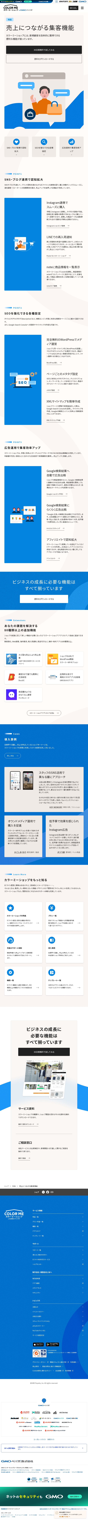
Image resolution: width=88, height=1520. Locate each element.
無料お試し (73, 8)
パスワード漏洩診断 (35, 1470)
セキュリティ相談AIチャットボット (62, 1470)
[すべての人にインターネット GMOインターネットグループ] (73, 1)
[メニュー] (82, 8)
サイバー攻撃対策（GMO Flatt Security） (51, 1472)
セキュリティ (42, 1515)
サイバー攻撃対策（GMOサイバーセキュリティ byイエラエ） (25, 1472)
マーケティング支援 (52, 1515)
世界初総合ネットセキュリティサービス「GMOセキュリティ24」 (15, 1470)
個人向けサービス (5, 1516)
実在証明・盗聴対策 (5, 1472)
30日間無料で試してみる (44, 49)
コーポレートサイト (40, 1439)
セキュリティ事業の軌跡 (77, 1472)
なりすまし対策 (66, 1472)
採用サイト (51, 1439)
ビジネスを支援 (33, 1515)
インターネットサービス (7, 1515)
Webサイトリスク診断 (48, 1470)
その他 (13, 1516)
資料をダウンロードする (44, 59)
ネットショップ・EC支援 (21, 1515)
